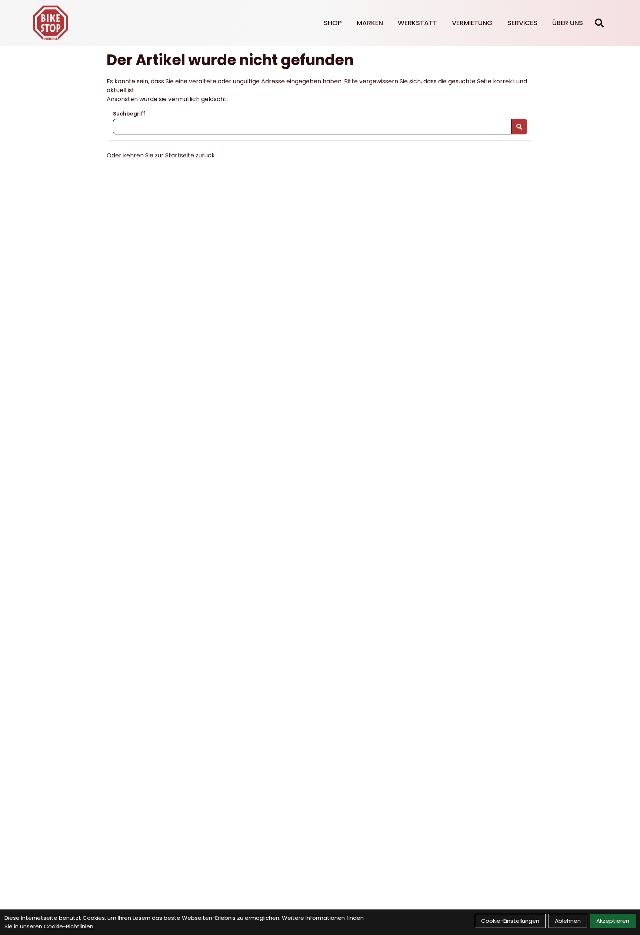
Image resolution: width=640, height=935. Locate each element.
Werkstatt (417, 22)
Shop (333, 22)
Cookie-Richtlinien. (69, 926)
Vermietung (472, 22)
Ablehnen (568, 921)
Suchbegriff (129, 113)
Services (522, 22)
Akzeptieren (612, 921)
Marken (370, 22)
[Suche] (599, 23)
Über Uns (567, 22)
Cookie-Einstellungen (510, 921)
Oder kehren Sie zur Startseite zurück (161, 155)
